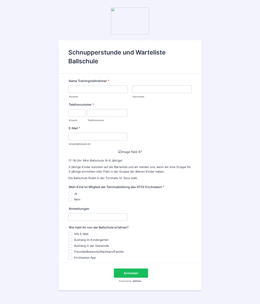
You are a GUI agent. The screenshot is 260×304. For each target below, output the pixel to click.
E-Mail (74, 128)
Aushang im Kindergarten (91, 240)
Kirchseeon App (85, 257)
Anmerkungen (79, 209)
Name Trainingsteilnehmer (89, 81)
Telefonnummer (81, 104)
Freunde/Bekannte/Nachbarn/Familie (99, 251)
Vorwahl (73, 120)
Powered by (130, 281)
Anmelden (131, 273)
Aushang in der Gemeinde (91, 246)
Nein (77, 199)
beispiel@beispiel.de (79, 143)
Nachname (138, 96)
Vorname (73, 96)
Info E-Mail (81, 234)
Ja (75, 193)
